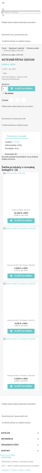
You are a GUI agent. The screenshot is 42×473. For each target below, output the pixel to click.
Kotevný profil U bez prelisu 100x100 (21, 265)
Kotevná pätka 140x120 (21, 210)
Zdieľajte (11, 100)
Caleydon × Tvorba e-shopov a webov (16, 470)
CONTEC (16, 142)
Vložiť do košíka (21, 88)
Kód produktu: (11, 145)
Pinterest (23, 100)
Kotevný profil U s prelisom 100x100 (21, 375)
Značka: (8, 142)
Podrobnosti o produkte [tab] (16, 136)
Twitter (17, 100)
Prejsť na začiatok (7, 455)
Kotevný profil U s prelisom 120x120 (21, 320)
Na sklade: (9, 148)
